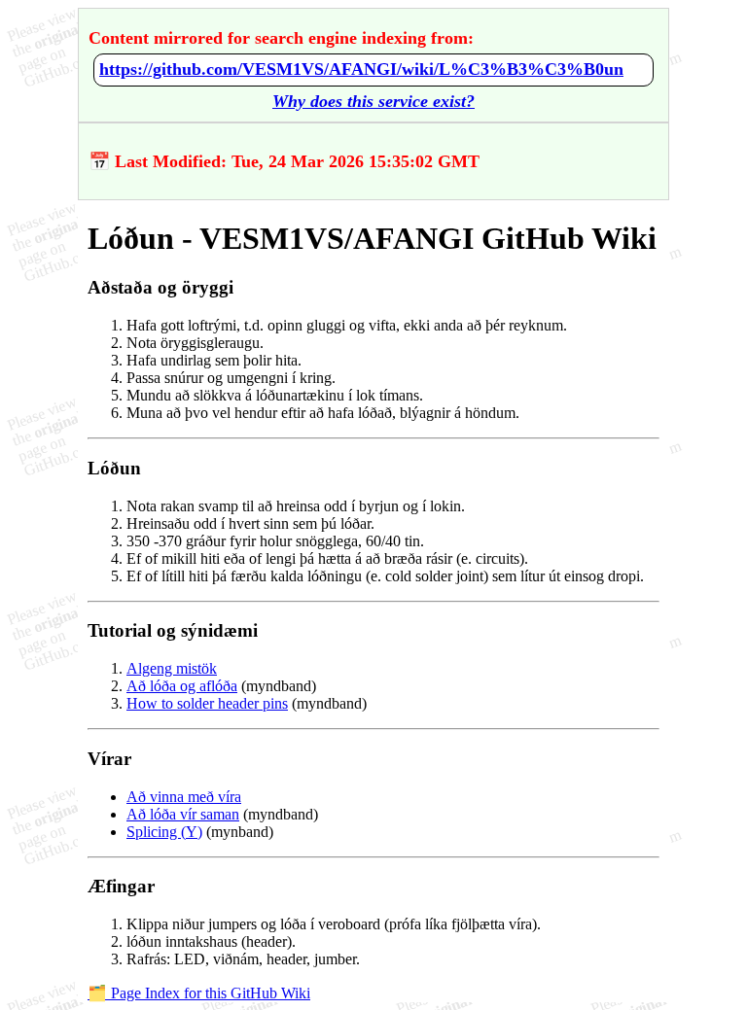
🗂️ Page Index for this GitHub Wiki (199, 993)
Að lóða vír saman (182, 814)
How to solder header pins (207, 703)
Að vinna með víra (183, 796)
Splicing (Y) (164, 831)
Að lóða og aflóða (181, 686)
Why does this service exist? (373, 101)
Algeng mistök (171, 668)
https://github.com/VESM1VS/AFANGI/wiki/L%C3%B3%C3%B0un (361, 69)
